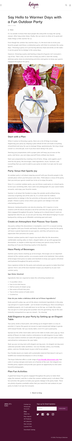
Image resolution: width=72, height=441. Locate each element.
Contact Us (27, 404)
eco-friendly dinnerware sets (48, 359)
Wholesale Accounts (27, 408)
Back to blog (37, 393)
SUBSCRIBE (62, 408)
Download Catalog (29, 429)
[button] (66, 5)
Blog (25, 411)
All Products (27, 419)
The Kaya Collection (62, 437)
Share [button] (12, 30)
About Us (27, 414)
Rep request (27, 416)
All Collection (28, 421)
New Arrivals (28, 424)
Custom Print (28, 426)
